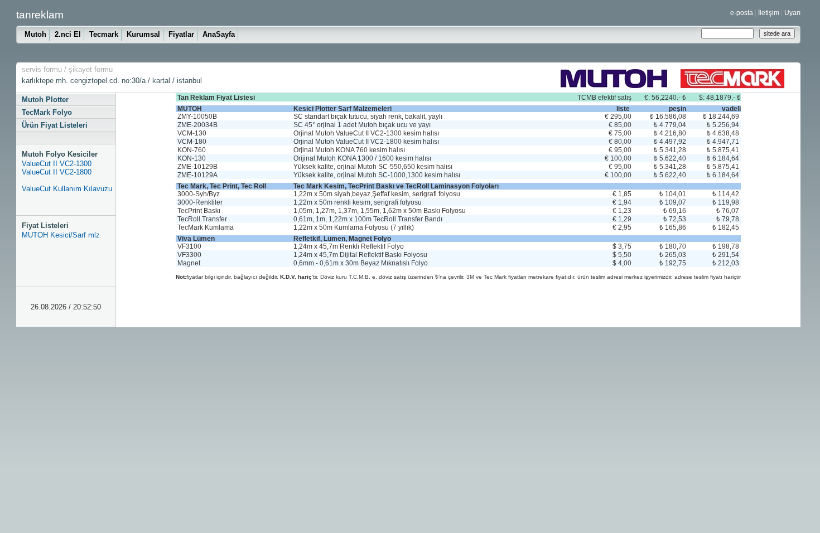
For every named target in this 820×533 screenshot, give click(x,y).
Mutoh (35, 34)
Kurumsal (143, 34)
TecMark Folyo (47, 112)
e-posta (741, 13)
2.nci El (68, 34)
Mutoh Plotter (45, 99)
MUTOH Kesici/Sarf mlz (61, 235)
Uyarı (792, 13)
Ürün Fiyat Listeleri (55, 125)
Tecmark (103, 34)
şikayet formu (91, 69)
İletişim (768, 13)
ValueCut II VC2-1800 (56, 172)
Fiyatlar (181, 34)
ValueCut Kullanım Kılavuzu (67, 189)
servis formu (42, 69)
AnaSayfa (218, 34)
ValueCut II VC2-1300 (56, 163)
